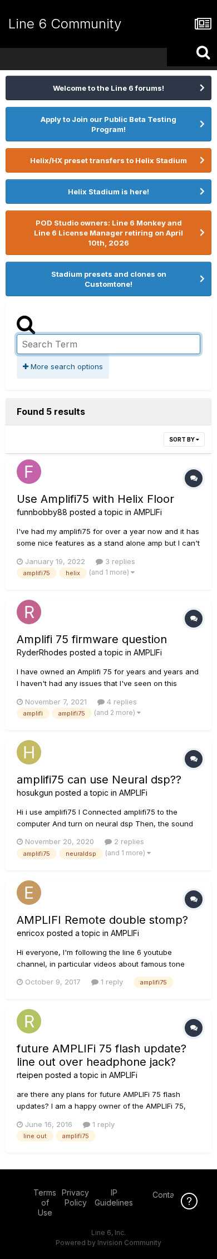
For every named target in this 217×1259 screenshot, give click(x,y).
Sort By (182, 439)
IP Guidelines (114, 1197)
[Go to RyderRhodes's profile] (29, 612)
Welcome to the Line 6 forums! (108, 88)
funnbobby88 (42, 512)
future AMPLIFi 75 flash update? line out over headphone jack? (101, 1055)
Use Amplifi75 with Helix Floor (95, 499)
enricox (31, 933)
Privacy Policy (75, 1197)
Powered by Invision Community (108, 1242)
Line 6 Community (64, 24)
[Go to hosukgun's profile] (29, 752)
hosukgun (35, 792)
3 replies (119, 561)
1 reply (110, 981)
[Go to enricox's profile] (29, 892)
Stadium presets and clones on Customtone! (108, 279)
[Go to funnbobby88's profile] (29, 471)
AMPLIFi (148, 512)
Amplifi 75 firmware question (92, 639)
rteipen (30, 1075)
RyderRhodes (42, 652)
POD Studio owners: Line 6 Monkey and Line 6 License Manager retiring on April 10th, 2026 (108, 232)
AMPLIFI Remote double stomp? (102, 920)
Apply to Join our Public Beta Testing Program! (108, 124)
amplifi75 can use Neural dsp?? (99, 779)
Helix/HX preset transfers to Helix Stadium (108, 160)
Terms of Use (44, 1202)
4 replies (121, 701)
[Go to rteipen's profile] (29, 1021)
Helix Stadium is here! (108, 191)
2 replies (128, 841)
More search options (65, 366)
